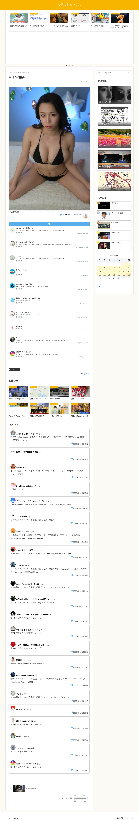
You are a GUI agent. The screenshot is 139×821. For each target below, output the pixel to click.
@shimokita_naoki (82, 261)
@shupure (84, 275)
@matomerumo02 (82, 247)
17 (100, 275)
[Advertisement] (69, 48)
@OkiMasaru (83, 329)
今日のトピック (15, 369)
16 (129, 271)
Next (132, 38)
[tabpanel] (18, 22)
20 (114, 275)
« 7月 (99, 287)
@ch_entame (83, 357)
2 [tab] (69, 65)
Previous (7, 38)
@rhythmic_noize (82, 343)
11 (105, 271)
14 (119, 271)
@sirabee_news (83, 289)
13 (114, 271)
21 (119, 275)
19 (109, 275)
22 (124, 275)
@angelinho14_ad (82, 233)
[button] (129, 73)
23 (129, 275)
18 (104, 275)
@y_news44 (84, 303)
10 (100, 271)
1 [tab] (66, 65)
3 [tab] (73, 65)
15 (124, 271)
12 (109, 271)
